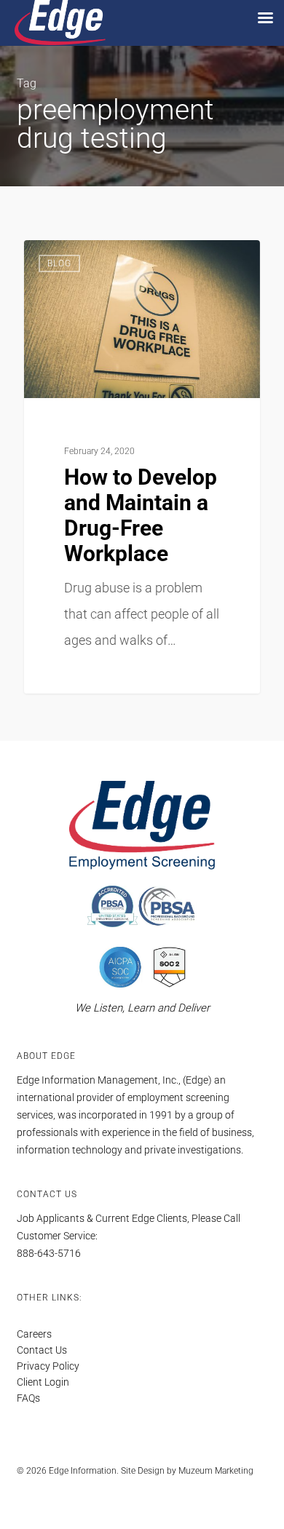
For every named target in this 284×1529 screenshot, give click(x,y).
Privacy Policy (48, 1366)
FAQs (28, 1398)
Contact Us (42, 1350)
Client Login (43, 1382)
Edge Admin (77, 259)
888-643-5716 (49, 1253)
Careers (34, 1334)
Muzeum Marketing (215, 1471)
